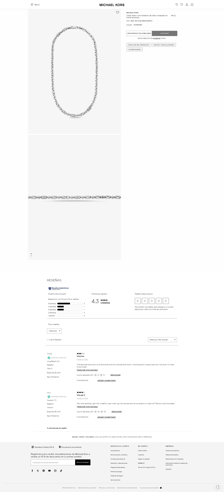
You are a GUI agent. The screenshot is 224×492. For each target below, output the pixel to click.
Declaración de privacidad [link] (87, 488)
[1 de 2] (31, 253)
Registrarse (83, 462)
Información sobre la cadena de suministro (176, 464)
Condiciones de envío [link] (118, 459)
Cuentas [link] (141, 455)
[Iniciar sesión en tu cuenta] (187, 4)
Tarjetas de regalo (117, 476)
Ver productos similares (139, 33)
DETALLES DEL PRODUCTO (138, 45)
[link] (32, 470)
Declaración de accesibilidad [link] (127, 488)
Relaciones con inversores (174, 459)
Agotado (164, 33)
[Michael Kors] (112, 4)
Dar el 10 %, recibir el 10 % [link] (146, 467)
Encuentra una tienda (71, 447)
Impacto (169, 469)
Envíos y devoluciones (164, 45)
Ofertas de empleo (172, 455)
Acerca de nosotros (172, 450)
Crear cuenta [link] (142, 450)
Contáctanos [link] (115, 450)
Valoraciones (134, 49)
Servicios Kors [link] (115, 480)
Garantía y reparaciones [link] (119, 463)
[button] (217, 487)
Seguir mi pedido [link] (144, 459)
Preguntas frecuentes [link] (118, 467)
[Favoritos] (182, 4)
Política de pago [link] (116, 471)
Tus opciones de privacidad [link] (149, 488)
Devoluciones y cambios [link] (119, 455)
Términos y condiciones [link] (107, 488)
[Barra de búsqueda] (176, 4)
